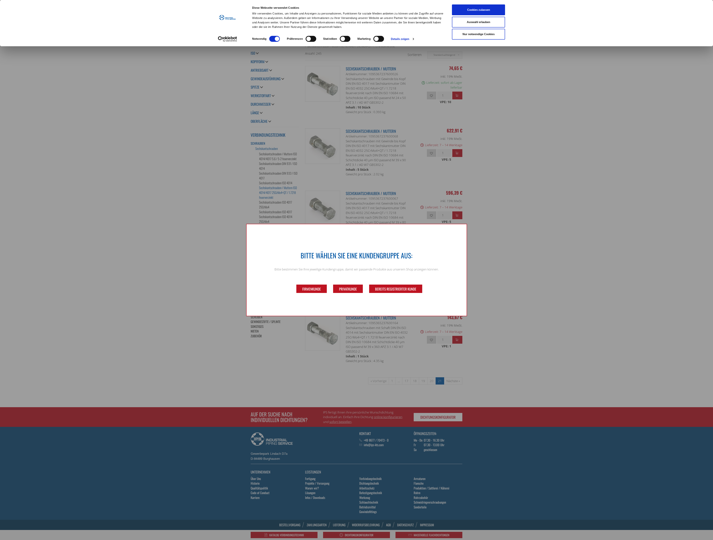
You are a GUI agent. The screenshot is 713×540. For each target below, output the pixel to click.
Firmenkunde (311, 288)
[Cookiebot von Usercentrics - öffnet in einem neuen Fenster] (227, 39)
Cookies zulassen (478, 9)
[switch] (311, 39)
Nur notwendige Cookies (479, 34)
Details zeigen (400, 38)
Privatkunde (348, 288)
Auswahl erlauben (478, 22)
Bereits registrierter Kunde (395, 288)
